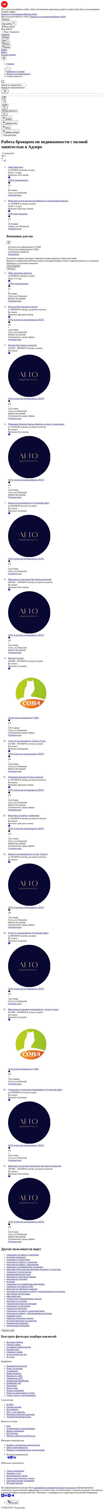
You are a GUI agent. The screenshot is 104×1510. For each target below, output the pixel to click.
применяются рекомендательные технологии (55, 1488)
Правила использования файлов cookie (48, 16)
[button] (4, 50)
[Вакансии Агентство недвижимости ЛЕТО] (54, 376)
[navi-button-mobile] (3, 58)
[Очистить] (5, 91)
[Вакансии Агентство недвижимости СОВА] (54, 693)
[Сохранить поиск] (3, 98)
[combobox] (13, 85)
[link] (5, 43)
